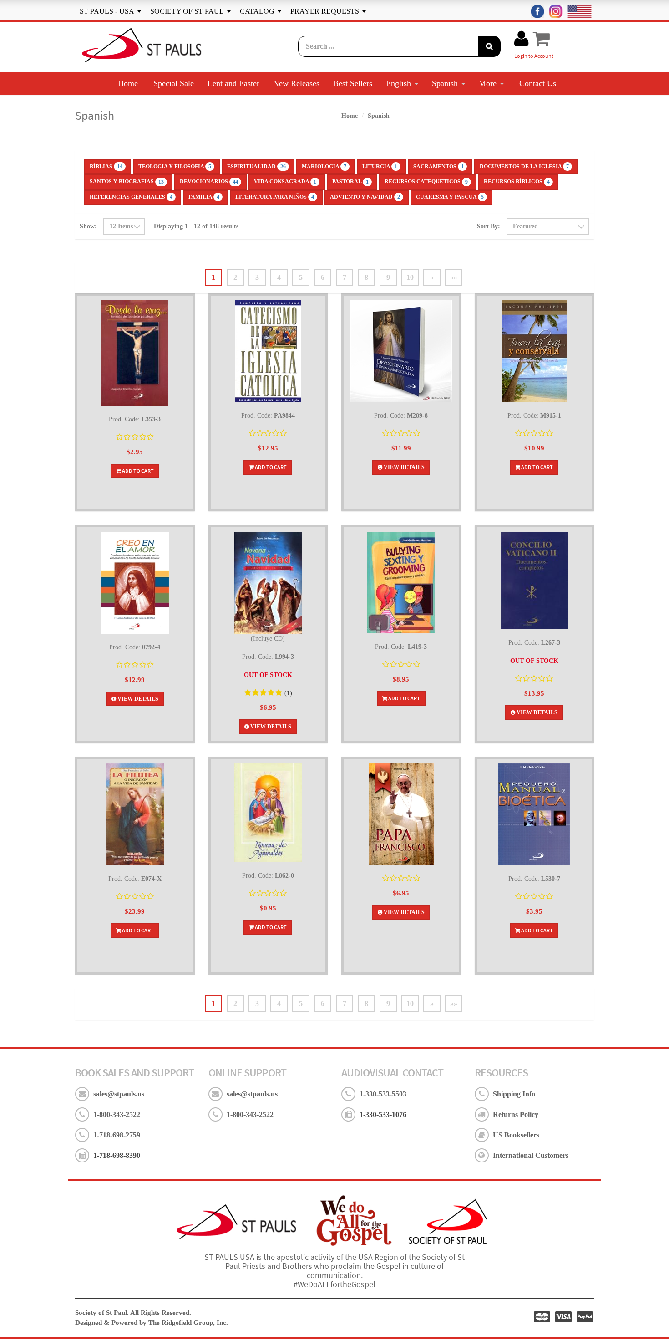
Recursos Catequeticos (426, 181)
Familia (203, 197)
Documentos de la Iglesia (524, 166)
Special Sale (173, 83)
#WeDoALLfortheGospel (334, 1284)
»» (453, 277)
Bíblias (106, 166)
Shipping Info (514, 1094)
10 (410, 277)
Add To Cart (137, 470)
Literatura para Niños (274, 197)
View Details (403, 467)
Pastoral (350, 181)
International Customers (530, 1155)
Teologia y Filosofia (174, 166)
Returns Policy (515, 1114)
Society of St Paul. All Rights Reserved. (133, 1312)
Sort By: (488, 226)
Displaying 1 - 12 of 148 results (196, 226)
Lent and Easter (233, 83)
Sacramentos (438, 166)
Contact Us (537, 83)
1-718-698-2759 (116, 1135)
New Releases (296, 83)
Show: (88, 226)
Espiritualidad (256, 166)
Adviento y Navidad (365, 197)
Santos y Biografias (127, 181)
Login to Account (533, 55)
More (488, 83)
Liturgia (379, 166)
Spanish (445, 83)
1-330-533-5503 (383, 1094)
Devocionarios (209, 181)
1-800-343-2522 (116, 1114)
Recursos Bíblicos (517, 181)
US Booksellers (516, 1135)
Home (128, 83)
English (398, 83)
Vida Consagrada (285, 181)
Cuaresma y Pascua (450, 197)
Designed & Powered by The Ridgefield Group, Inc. (151, 1322)
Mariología (324, 166)
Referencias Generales (131, 197)
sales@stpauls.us (118, 1094)
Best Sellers (352, 83)
